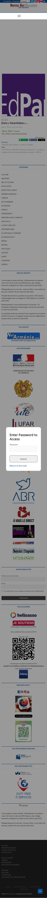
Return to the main (18, 465)
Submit (23, 459)
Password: (14, 444)
